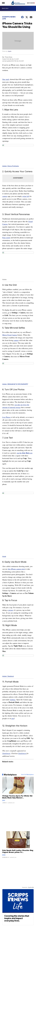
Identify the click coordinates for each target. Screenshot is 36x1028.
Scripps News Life (9, 18)
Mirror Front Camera (9, 335)
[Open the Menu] (3, 2)
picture (10, 610)
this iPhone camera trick (16, 569)
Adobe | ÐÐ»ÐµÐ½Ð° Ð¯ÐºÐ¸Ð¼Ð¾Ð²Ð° (15, 384)
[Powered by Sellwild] (31, 887)
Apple (9, 51)
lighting (12, 699)
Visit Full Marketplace (27, 774)
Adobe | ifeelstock (8, 676)
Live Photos (6, 417)
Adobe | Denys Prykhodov (10, 166)
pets (13, 718)
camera (4, 196)
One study (5, 79)
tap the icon (24, 453)
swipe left (25, 196)
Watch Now (30, 3)
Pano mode (6, 237)
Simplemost (6, 753)
